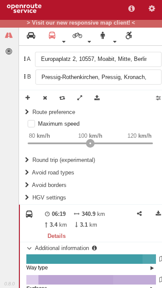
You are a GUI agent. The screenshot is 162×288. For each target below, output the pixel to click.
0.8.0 (9, 283)
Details (57, 236)
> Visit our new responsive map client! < (81, 23)
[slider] (90, 143)
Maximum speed (58, 123)
